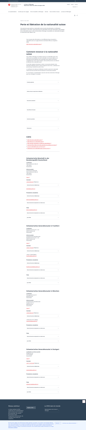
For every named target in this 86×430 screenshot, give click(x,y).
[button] (12, 11)
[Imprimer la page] (75, 15)
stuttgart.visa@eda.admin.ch (32, 384)
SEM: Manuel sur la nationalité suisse (35, 141)
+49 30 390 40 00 (29, 182)
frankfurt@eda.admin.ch (31, 256)
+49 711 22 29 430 (30, 363)
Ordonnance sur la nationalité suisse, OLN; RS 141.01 (38, 148)
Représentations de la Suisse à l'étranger (51, 410)
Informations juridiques (12, 427)
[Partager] (77, 15)
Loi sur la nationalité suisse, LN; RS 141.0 (35, 146)
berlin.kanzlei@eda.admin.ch (32, 199)
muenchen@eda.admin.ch (31, 321)
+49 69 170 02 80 (29, 247)
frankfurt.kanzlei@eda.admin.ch (33, 266)
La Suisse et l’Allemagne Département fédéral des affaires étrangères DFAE (34, 5)
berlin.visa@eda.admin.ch (31, 209)
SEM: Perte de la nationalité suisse (33, 44)
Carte (27, 177)
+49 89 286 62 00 (29, 313)
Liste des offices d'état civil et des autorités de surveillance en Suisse (41, 145)
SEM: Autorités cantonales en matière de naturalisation (38, 143)
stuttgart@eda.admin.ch (31, 370)
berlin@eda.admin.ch (30, 188)
